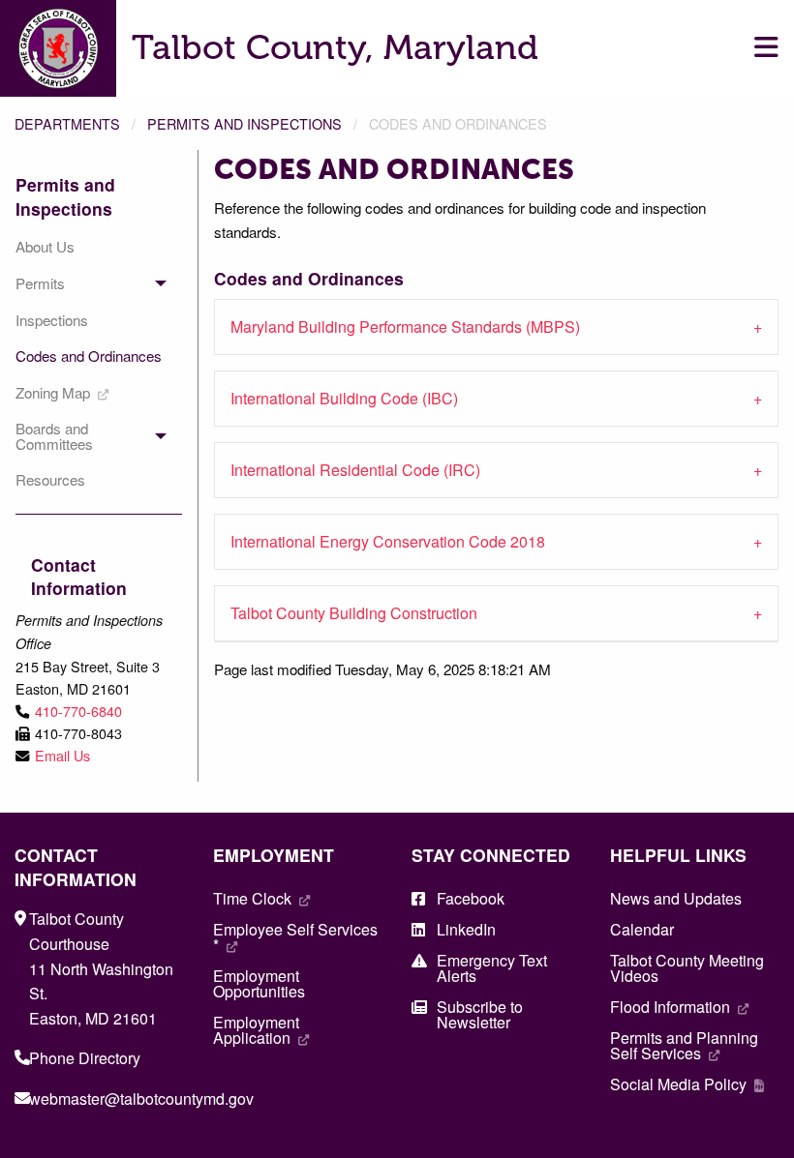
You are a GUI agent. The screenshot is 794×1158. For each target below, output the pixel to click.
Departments (67, 123)
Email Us (62, 755)
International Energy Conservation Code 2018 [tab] (387, 541)
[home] (58, 46)
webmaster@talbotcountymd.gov (141, 1098)
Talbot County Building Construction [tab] (353, 613)
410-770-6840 (78, 710)
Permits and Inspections (244, 123)
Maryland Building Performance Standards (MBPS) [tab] (405, 326)
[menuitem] (91, 246)
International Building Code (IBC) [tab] (344, 398)
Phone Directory (84, 1058)
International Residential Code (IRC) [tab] (355, 470)
